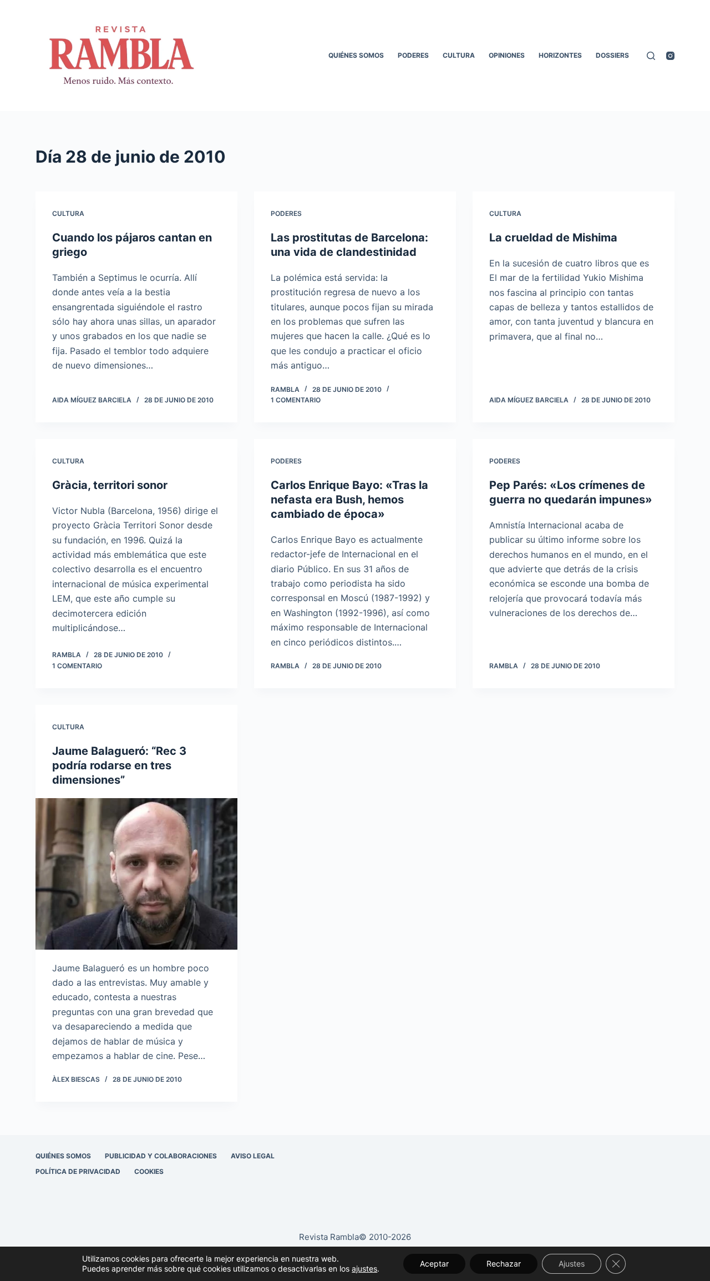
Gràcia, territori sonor (110, 485)
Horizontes (560, 55)
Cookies (149, 1171)
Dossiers (612, 55)
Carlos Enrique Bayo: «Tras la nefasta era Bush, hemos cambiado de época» (349, 499)
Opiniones (507, 55)
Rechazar (503, 1263)
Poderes (413, 55)
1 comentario (296, 400)
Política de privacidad (78, 1171)
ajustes (364, 1268)
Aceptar (434, 1263)
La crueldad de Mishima (553, 237)
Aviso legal (253, 1156)
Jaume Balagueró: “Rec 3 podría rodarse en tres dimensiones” (119, 765)
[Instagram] (670, 56)
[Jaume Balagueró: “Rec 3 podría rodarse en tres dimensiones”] (136, 874)
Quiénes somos (356, 55)
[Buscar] (651, 56)
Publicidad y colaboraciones (161, 1156)
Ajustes (572, 1263)
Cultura (459, 55)
